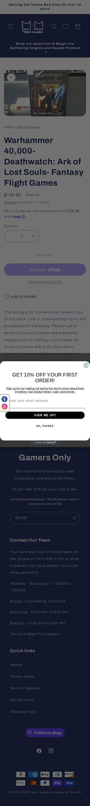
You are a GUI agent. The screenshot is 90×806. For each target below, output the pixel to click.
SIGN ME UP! (45, 415)
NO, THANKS (45, 426)
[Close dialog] (86, 365)
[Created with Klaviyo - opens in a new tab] (44, 443)
